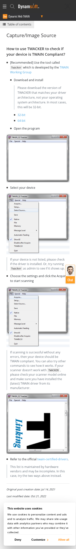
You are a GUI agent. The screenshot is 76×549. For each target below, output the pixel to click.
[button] (70, 274)
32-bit (21, 115)
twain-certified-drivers (52, 459)
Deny (18, 539)
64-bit (21, 121)
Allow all (63, 539)
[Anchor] (67, 54)
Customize (38, 539)
